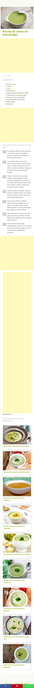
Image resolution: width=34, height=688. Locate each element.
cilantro (15, 97)
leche (16, 95)
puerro (9, 88)
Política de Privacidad (22, 683)
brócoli (13, 84)
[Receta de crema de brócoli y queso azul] (17, 634)
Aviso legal (8, 683)
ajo (14, 90)
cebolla (9, 86)
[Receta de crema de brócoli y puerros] (17, 606)
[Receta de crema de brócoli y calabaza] (17, 495)
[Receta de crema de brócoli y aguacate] (17, 662)
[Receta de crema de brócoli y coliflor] (17, 552)
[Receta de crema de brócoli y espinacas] (17, 578)
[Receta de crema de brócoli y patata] (17, 470)
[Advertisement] (17, 55)
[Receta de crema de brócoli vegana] (17, 444)
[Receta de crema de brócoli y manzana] (17, 524)
